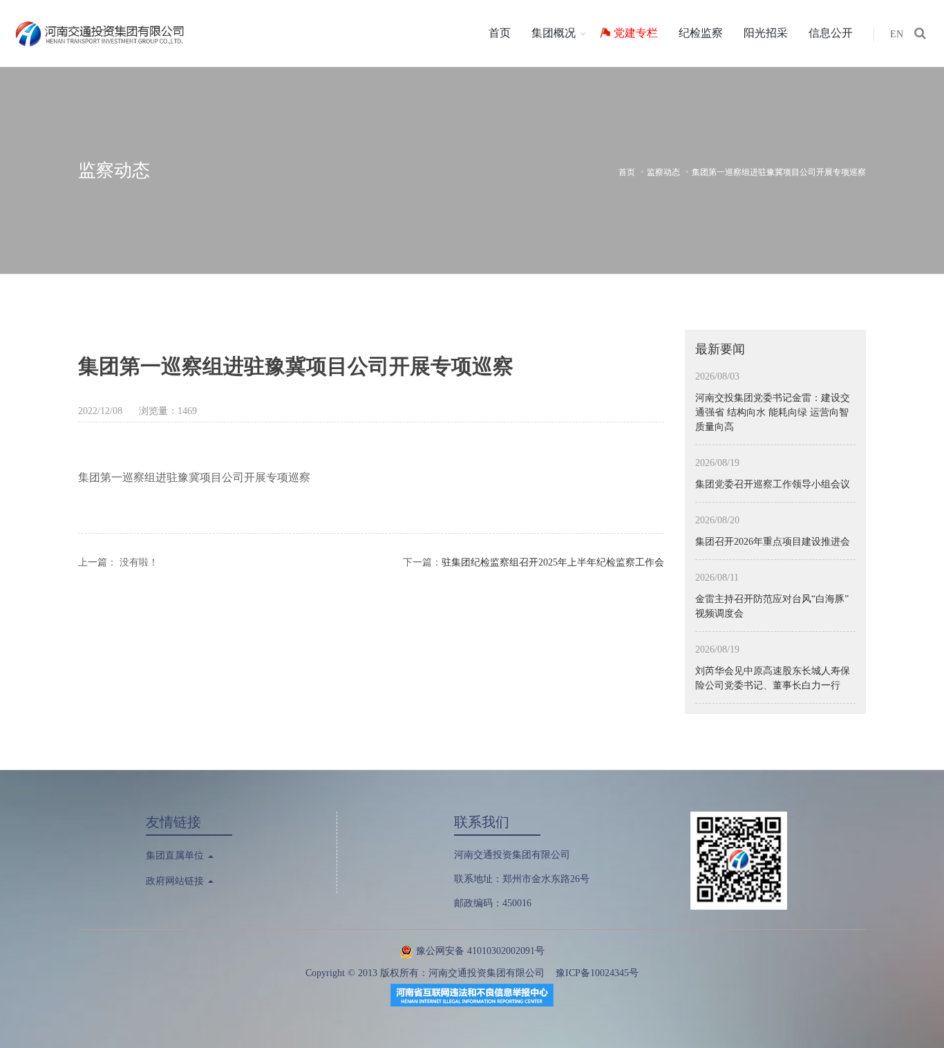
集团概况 (553, 33)
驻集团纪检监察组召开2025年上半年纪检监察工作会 (553, 562)
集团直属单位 (176, 855)
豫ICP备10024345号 (597, 973)
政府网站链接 (176, 881)
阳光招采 (766, 33)
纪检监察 (701, 33)
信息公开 (831, 33)
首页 (500, 33)
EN (896, 34)
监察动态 (663, 172)
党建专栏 (636, 33)
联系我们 (481, 822)
